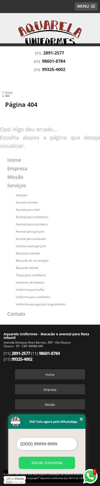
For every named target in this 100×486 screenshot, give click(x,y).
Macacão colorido (28, 253)
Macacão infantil (27, 268)
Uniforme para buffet (30, 290)
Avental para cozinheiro (32, 224)
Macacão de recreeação (32, 261)
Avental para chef (28, 210)
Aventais (21, 195)
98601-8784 (53, 61)
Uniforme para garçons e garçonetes (41, 304)
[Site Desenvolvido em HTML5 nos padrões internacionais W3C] (14, 482)
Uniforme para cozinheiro (33, 297)
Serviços (16, 185)
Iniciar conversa (47, 462)
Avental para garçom (30, 231)
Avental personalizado (31, 239)
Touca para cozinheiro (31, 275)
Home (14, 160)
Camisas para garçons (31, 246)
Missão (15, 177)
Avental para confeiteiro (32, 217)
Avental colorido (27, 202)
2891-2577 (53, 53)
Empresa (17, 168)
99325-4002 (53, 69)
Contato (16, 314)
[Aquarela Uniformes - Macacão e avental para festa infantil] (50, 27)
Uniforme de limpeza (30, 282)
